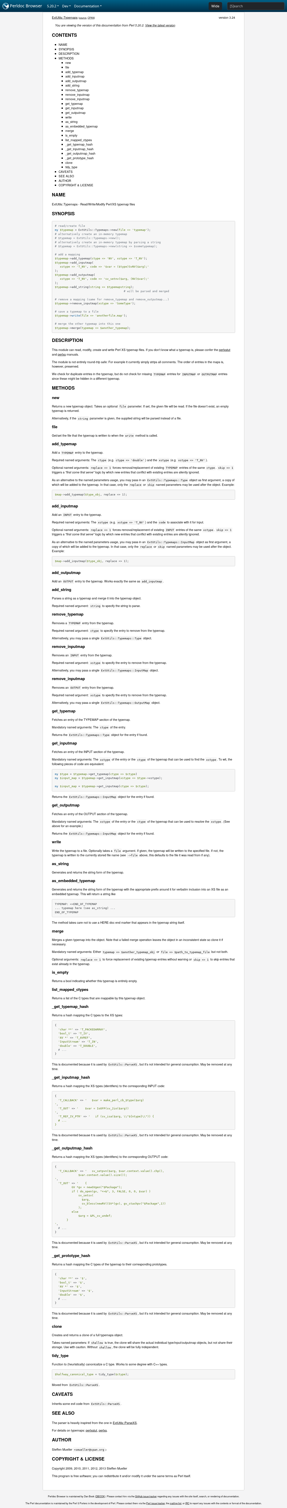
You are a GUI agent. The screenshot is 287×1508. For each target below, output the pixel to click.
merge (69, 130)
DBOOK (100, 1496)
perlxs (62, 354)
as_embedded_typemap (81, 126)
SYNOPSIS (66, 49)
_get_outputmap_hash (80, 153)
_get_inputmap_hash (79, 149)
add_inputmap (74, 76)
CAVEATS (66, 171)
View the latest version (160, 25)
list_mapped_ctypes (78, 140)
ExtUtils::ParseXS (125, 1422)
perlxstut (224, 349)
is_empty (71, 135)
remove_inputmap (77, 94)
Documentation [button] (86, 6)
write (68, 117)
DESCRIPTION (69, 53)
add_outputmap (75, 81)
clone (68, 162)
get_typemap (74, 103)
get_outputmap (75, 112)
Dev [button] (65, 6)
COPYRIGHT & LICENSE (76, 185)
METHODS (66, 58)
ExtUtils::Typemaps (65, 17)
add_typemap (74, 72)
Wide (215, 6)
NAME (63, 44)
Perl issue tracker (155, 1503)
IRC (187, 1503)
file (67, 67)
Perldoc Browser (25, 6)
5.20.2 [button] (51, 6)
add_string (72, 85)
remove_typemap (77, 90)
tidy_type (71, 167)
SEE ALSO (66, 176)
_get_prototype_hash (79, 158)
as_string (71, 121)
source (82, 17)
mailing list (175, 1503)
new (68, 62)
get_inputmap (74, 108)
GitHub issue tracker (146, 1496)
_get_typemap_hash (79, 144)
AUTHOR (65, 180)
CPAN (91, 17)
